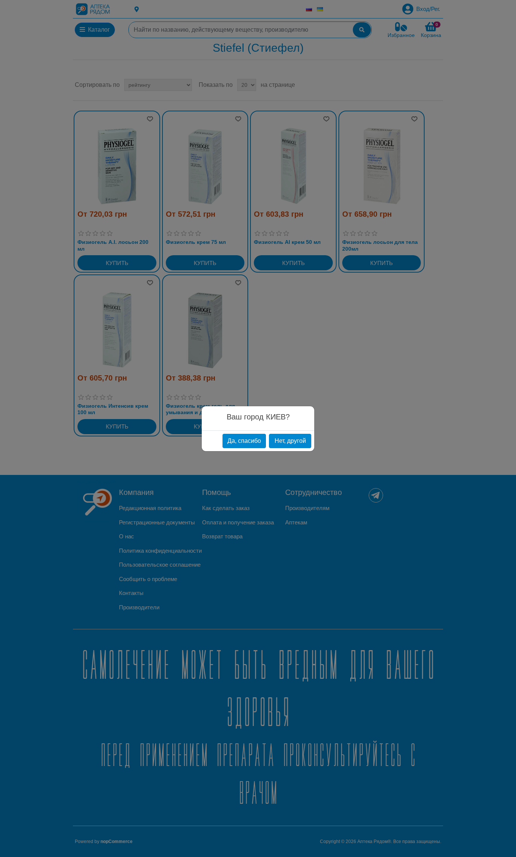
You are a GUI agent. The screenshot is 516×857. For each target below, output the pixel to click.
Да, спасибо (244, 441)
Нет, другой (290, 441)
